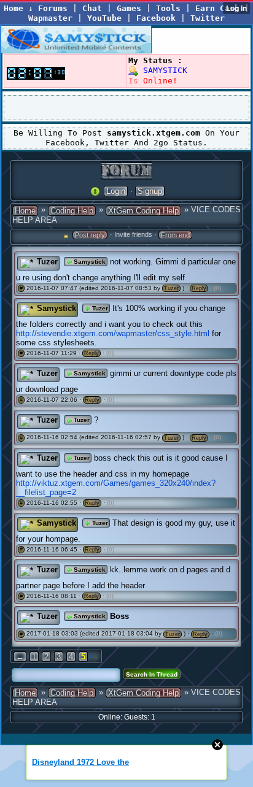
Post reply (90, 235)
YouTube (104, 18)
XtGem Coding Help (143, 210)
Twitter (207, 18)
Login (115, 191)
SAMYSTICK (162, 70)
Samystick (89, 261)
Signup (150, 191)
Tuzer (47, 261)
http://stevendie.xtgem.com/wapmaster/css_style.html (112, 333)
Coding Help (71, 210)
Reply (199, 288)
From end (175, 235)
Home (25, 210)
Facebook (156, 18)
